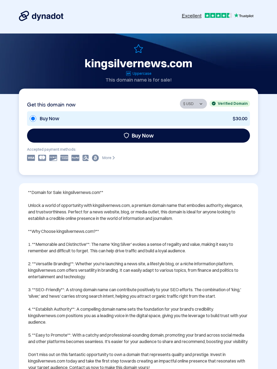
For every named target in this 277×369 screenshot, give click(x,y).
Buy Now (143, 135)
